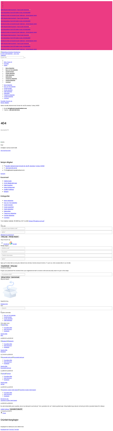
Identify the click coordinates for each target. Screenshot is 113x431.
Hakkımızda (7, 181)
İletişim (6, 192)
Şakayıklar (9, 77)
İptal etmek (15, 277)
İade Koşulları (8, 185)
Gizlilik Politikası (9, 189)
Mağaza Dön (4, 304)
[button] (8, 328)
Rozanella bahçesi (6, 368)
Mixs (2, 335)
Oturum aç (9, 101)
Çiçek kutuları (10, 71)
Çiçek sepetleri (10, 73)
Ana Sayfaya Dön (6, 150)
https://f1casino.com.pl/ (36, 221)
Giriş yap (4, 237)
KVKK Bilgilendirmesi (10, 183)
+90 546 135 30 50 (11, 168)
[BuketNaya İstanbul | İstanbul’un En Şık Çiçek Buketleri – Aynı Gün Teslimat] (11, 55)
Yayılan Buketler (10, 80)
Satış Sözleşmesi (9, 187)
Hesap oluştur (13, 237)
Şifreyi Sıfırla (5, 277)
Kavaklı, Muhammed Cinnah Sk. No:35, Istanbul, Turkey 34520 (24, 166)
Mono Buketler (10, 68)
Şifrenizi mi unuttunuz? (7, 235)
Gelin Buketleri (10, 75)
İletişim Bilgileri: (5, 103)
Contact (8, 82)
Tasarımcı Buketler (11, 78)
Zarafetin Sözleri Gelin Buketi (9, 400)
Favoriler (3, 101)
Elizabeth (3, 352)
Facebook (6, 244)
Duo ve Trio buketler (12, 70)
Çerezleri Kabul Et (16, 409)
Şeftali (2, 384)
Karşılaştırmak (5, 429)
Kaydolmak (5, 266)
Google (14, 244)
